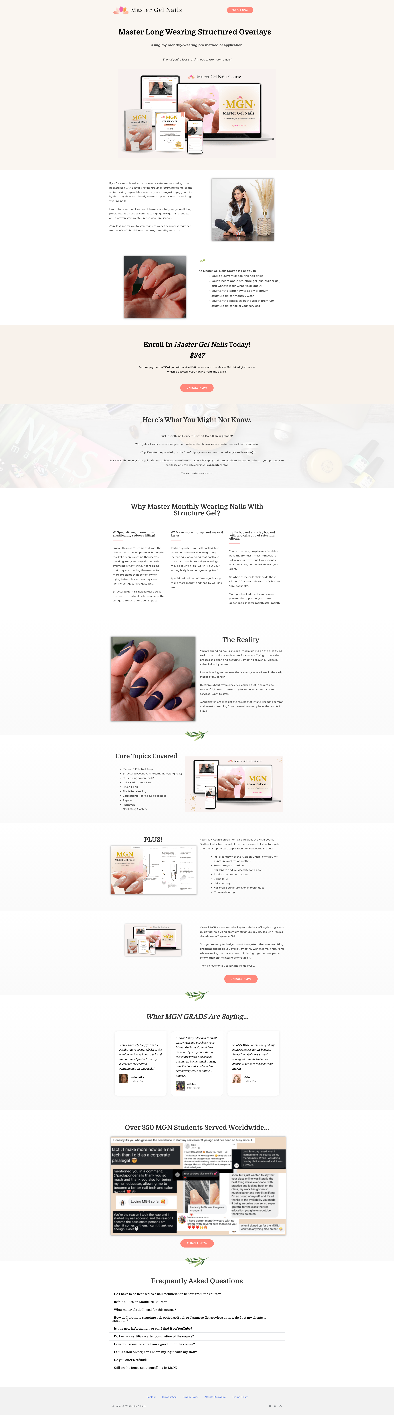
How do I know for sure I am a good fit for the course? (154, 1344)
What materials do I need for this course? (145, 1310)
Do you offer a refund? (130, 1360)
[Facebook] (280, 1406)
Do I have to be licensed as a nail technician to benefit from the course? (167, 1294)
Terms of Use (169, 1396)
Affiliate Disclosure (215, 1396)
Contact (151, 1396)
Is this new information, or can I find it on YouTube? (153, 1328)
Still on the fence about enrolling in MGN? (145, 1368)
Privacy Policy (190, 1396)
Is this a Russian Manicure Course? (140, 1302)
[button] (197, 1294)
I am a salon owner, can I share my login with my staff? (155, 1352)
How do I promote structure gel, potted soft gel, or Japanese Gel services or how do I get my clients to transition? (189, 1319)
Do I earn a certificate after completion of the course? (154, 1336)
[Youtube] (270, 1406)
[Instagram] (275, 1406)
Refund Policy (240, 1396)
